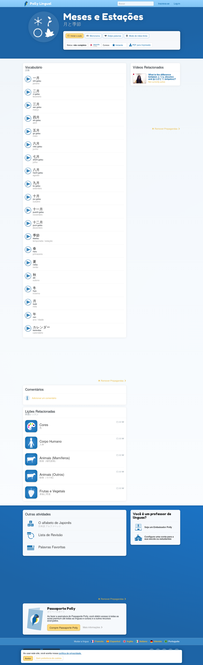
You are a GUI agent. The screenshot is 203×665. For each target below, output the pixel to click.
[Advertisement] (74, 359)
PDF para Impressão (141, 45)
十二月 (38, 222)
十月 (36, 195)
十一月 (38, 208)
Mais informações (92, 627)
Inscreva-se (163, 3)
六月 (36, 143)
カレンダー (41, 326)
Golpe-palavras (114, 35)
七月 (36, 156)
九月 (36, 182)
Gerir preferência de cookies (49, 658)
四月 (36, 117)
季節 (36, 235)
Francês (99, 641)
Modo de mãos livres (138, 35)
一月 (36, 77)
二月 (36, 90)
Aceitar (28, 658)
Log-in (177, 3)
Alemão (157, 641)
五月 (36, 130)
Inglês (129, 641)
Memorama (94, 35)
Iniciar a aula (76, 35)
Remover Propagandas (112, 380)
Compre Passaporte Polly (64, 627)
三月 (36, 103)
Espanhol (115, 641)
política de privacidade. (70, 653)
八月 (36, 169)
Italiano (143, 641)
